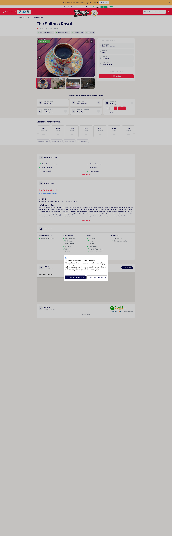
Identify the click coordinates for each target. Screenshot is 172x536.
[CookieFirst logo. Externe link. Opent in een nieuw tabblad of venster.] (66, 257)
